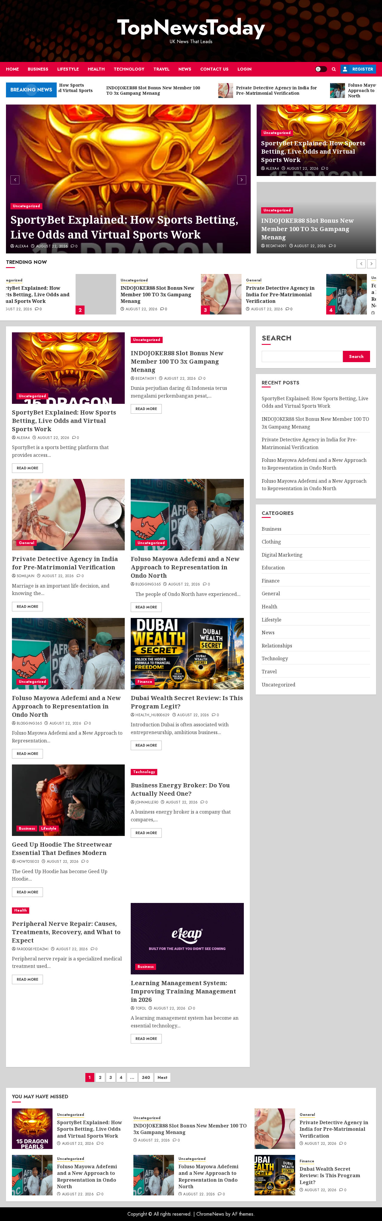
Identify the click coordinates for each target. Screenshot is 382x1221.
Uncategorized (26, 206)
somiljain (25, 576)
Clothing (271, 541)
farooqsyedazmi (32, 949)
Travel (161, 69)
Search (277, 338)
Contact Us (214, 69)
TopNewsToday (191, 27)
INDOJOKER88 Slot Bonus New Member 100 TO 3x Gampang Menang (307, 229)
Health (96, 69)
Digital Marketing (282, 555)
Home (12, 69)
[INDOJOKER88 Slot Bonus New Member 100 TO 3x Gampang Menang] (26, 294)
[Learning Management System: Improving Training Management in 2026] (187, 938)
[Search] (334, 69)
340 (146, 1077)
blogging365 (148, 584)
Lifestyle (68, 69)
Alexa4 (21, 246)
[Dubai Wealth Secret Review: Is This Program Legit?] (187, 653)
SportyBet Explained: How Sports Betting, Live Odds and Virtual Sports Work (124, 227)
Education (273, 568)
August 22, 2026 (52, 246)
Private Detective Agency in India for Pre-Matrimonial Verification (210, 295)
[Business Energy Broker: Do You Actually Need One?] (187, 772)
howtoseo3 (28, 861)
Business (38, 69)
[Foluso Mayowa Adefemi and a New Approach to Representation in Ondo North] (277, 294)
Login (245, 69)
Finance (145, 681)
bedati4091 (276, 246)
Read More (27, 468)
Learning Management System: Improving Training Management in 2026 (183, 991)
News (184, 69)
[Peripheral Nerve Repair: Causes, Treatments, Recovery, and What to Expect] (68, 910)
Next (162, 1077)
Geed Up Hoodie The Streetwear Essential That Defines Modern (62, 848)
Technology (129, 69)
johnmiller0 (146, 802)
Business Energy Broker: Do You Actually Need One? (180, 789)
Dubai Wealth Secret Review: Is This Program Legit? (330, 1176)
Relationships (277, 645)
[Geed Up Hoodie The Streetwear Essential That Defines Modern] (68, 800)
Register (362, 69)
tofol (140, 1008)
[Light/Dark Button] (321, 69)
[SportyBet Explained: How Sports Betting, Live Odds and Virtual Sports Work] (128, 179)
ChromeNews (210, 1214)
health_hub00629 (152, 715)
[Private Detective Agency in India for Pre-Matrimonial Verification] (151, 294)
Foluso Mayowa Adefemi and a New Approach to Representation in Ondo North (337, 295)
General (184, 280)
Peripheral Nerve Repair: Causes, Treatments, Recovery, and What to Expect (66, 932)
